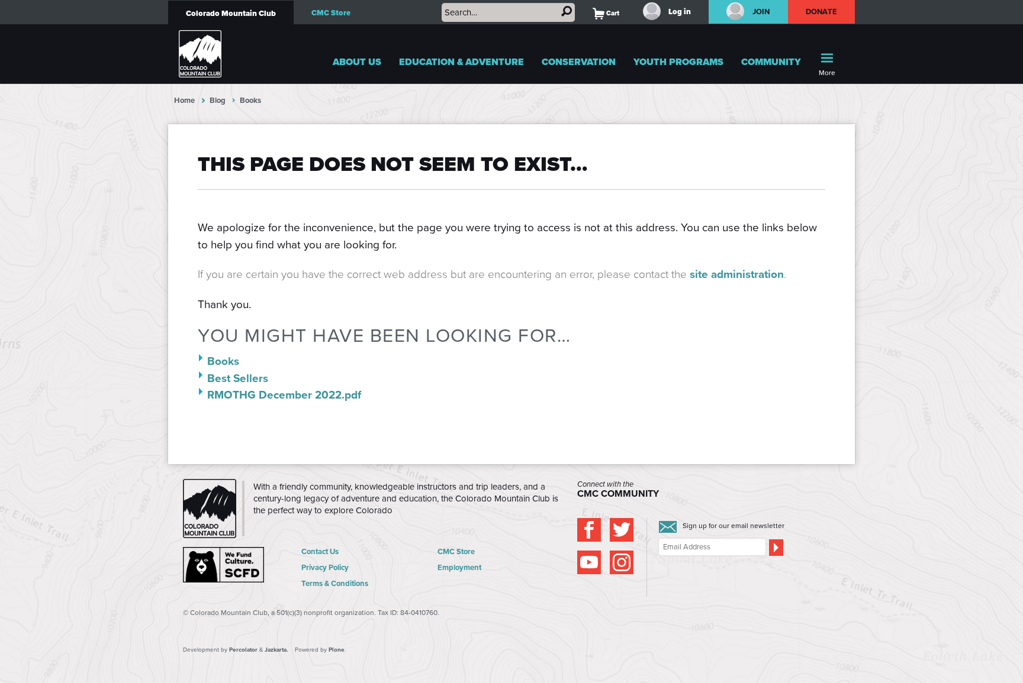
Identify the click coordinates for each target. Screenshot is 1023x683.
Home (184, 100)
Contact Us (320, 551)
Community (771, 62)
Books (223, 361)
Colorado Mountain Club (231, 13)
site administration (737, 274)
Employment (459, 567)
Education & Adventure (461, 62)
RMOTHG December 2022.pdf (284, 394)
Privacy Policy (325, 567)
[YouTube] (589, 562)
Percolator (243, 649)
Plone (337, 649)
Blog (218, 100)
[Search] (566, 11)
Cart (605, 13)
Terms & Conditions (334, 583)
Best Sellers (237, 378)
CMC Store (330, 12)
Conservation (579, 62)
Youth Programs (678, 62)
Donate (822, 11)
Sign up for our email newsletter (733, 525)
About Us (357, 62)
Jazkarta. (276, 649)
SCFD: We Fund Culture (224, 564)
